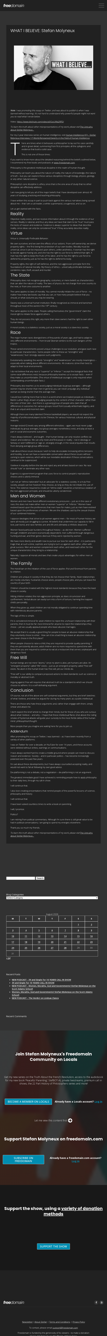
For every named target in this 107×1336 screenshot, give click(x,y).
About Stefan (40, 1321)
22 (78, 942)
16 (91, 936)
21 (65, 942)
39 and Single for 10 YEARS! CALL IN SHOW (33, 982)
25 (26, 947)
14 (65, 936)
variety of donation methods (73, 1211)
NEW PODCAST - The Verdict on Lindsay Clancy (35, 998)
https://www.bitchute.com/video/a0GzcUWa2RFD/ (40, 121)
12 (39, 936)
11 (26, 936)
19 (39, 942)
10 (13, 936)
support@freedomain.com (65, 1327)
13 (52, 936)
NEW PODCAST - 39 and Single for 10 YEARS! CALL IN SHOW (41, 979)
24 (13, 947)
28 (65, 947)
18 (26, 942)
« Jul (8, 958)
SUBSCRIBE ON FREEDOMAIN (23, 1159)
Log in (98, 1101)
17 (13, 942)
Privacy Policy (79, 1321)
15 (78, 936)
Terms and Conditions (59, 1321)
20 (52, 942)
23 (91, 942)
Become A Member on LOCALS (28, 1101)
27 (52, 947)
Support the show (53, 1246)
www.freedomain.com (64, 162)
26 (39, 947)
